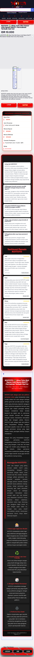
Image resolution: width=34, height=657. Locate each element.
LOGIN (8, 21)
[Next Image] (32, 51)
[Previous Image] (1, 51)
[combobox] (15, 9)
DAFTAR (25, 21)
